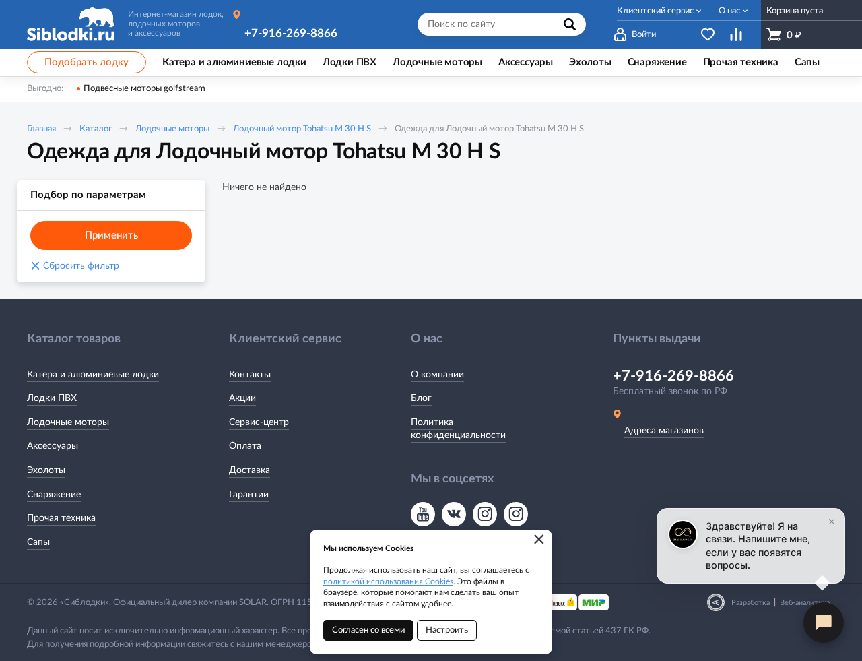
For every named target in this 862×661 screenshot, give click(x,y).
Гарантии (249, 494)
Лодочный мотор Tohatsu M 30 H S (302, 129)
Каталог (95, 129)
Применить (111, 235)
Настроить (447, 630)
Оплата (245, 446)
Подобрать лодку (86, 62)
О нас (729, 11)
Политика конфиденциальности (458, 429)
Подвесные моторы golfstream (144, 88)
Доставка (249, 470)
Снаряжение (54, 494)
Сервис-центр (259, 422)
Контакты (250, 374)
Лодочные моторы (172, 129)
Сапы (38, 542)
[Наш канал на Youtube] (423, 514)
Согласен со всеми (368, 630)
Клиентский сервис (655, 11)
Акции (242, 398)
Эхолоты (46, 470)
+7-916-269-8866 (290, 33)
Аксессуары (52, 446)
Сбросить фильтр (74, 266)
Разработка (750, 602)
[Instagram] (485, 514)
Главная (41, 129)
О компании (437, 374)
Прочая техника (61, 518)
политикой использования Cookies (388, 581)
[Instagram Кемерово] (516, 514)
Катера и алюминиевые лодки (93, 374)
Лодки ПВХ (52, 398)
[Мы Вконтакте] (454, 514)
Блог (421, 398)
